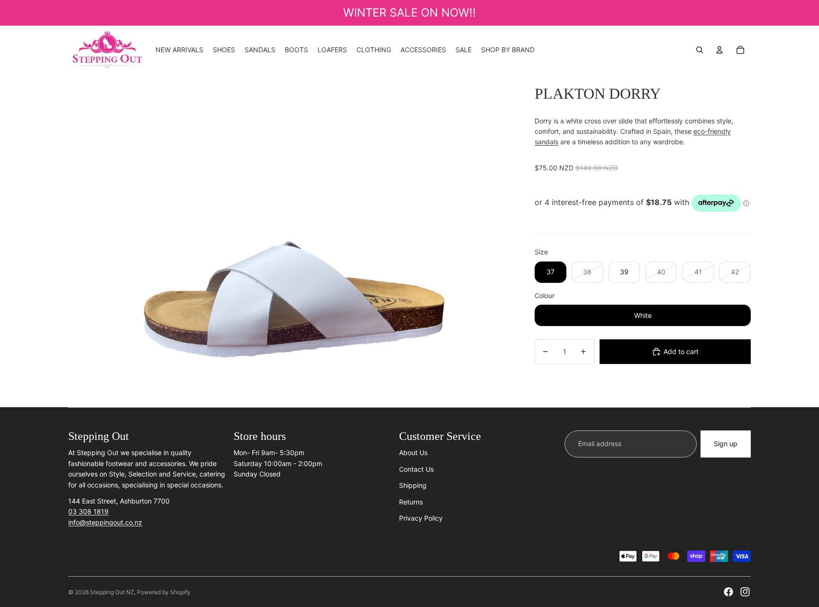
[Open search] (699, 49)
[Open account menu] (719, 49)
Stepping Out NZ (112, 592)
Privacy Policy (421, 518)
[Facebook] (728, 592)
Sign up (725, 443)
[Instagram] (745, 592)
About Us (413, 452)
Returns (411, 502)
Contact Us (416, 469)
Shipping (413, 485)
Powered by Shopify (164, 592)
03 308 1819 (88, 511)
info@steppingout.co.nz (105, 522)
